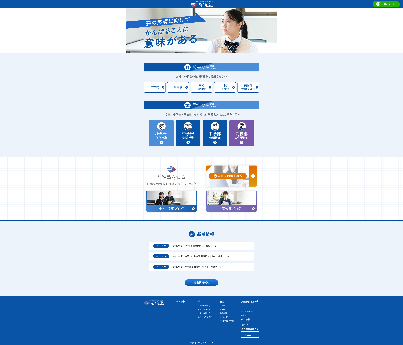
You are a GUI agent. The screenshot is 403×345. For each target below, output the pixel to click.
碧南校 (178, 87)
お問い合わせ (247, 335)
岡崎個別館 (201, 87)
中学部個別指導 (204, 313)
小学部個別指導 (204, 306)
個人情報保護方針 (250, 329)
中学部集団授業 (204, 309)
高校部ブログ (246, 315)
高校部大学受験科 (248, 87)
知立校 (154, 87)
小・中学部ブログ (248, 311)
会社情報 (245, 319)
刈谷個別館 (225, 87)
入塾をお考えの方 (250, 301)
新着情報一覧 (201, 282)
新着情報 (180, 301)
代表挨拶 (244, 325)
